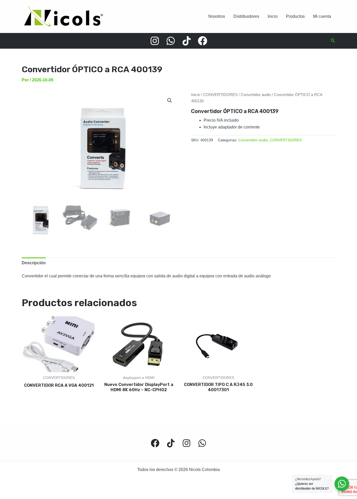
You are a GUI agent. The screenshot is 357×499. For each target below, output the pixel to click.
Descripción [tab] (34, 263)
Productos (295, 16)
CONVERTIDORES (220, 95)
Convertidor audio (256, 95)
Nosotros (216, 16)
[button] (333, 40)
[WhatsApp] (170, 41)
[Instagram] (154, 41)
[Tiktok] (186, 41)
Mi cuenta (322, 16)
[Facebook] (202, 41)
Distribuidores (246, 16)
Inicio (273, 16)
